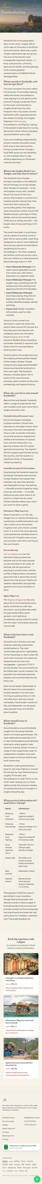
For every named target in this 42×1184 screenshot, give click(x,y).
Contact (5, 1132)
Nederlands (12, 1168)
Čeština (17, 1161)
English (5, 1161)
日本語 (34, 1164)
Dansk (23, 1161)
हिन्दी (22, 1164)
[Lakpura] (4, 5)
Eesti (11, 1164)
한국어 (4, 1168)
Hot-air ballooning (12, 554)
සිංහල (4, 1171)
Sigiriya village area (17, 600)
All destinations (8, 1118)
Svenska (10, 1171)
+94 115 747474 (30, 1121)
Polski (19, 1168)
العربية (11, 1161)
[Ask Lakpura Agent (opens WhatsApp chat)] (37, 1179)
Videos (5, 1125)
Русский (34, 1168)
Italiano (28, 1164)
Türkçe (21, 1171)
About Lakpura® (8, 1129)
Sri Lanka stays (8, 1121)
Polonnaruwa (20, 121)
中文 (26, 1171)
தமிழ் (15, 1171)
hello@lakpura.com (32, 1118)
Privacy (5, 1139)
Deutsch (30, 1161)
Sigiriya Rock (17, 337)
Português (26, 1168)
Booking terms (8, 1136)
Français (17, 1164)
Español (5, 1164)
